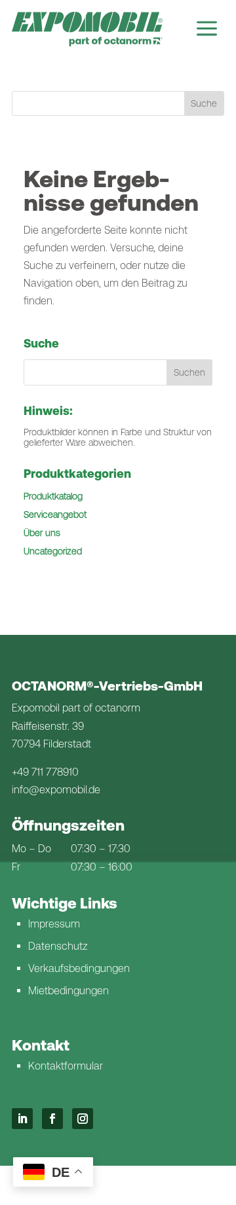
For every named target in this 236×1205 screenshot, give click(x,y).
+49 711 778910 (45, 772)
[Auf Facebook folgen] (52, 1118)
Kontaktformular (65, 1066)
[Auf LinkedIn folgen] (22, 1118)
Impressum (54, 924)
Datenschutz (57, 946)
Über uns (42, 533)
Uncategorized (53, 551)
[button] (189, 372)
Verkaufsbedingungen (79, 968)
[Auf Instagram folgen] (82, 1118)
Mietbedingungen (68, 990)
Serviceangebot (55, 514)
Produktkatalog (53, 496)
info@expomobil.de (56, 789)
